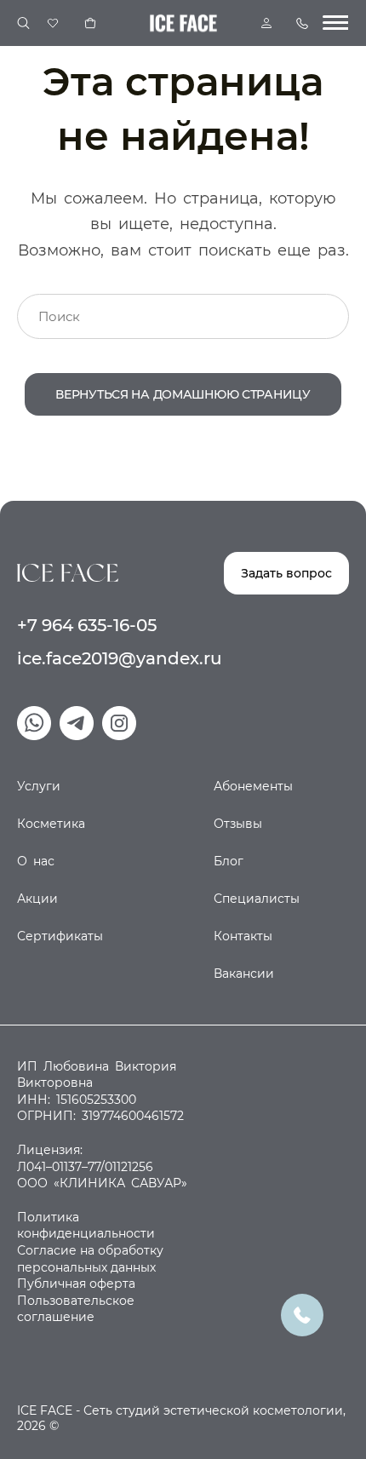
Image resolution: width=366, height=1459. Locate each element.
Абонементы (253, 786)
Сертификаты (60, 936)
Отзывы (238, 823)
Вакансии (244, 973)
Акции (37, 898)
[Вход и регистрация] (266, 23)
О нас (35, 861)
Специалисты (257, 898)
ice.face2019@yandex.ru (119, 658)
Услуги (38, 786)
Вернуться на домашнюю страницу (183, 394)
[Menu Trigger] (335, 23)
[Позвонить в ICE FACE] (302, 1314)
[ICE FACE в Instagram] (119, 723)
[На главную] (67, 572)
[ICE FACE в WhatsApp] (34, 723)
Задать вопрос (286, 573)
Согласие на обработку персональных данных (90, 1259)
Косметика (51, 823)
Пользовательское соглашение (75, 1309)
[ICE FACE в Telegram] (77, 723)
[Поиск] (23, 23)
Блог (228, 861)
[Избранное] (52, 23)
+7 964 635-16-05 (87, 625)
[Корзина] (90, 23)
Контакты (243, 936)
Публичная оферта (76, 1283)
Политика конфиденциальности (86, 1225)
